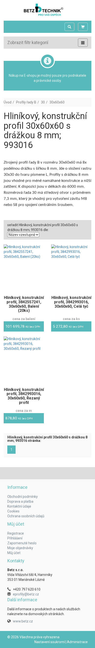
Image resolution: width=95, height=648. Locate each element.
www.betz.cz (23, 621)
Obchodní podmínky (22, 497)
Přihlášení (14, 538)
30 (43, 102)
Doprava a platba (20, 501)
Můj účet (13, 553)
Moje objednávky (20, 548)
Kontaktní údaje (19, 506)
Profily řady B (26, 102)
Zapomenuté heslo (22, 543)
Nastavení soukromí (49, 642)
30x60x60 (57, 102)
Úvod (7, 102)
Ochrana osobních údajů (25, 516)
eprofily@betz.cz (26, 594)
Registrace (15, 533)
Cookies (13, 511)
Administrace (77, 642)
